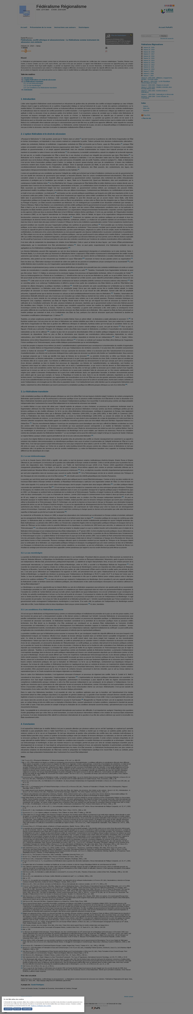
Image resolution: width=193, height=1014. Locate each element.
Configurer (27, 1009)
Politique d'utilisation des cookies (41, 1005)
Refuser (17, 1009)
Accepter (8, 1009)
